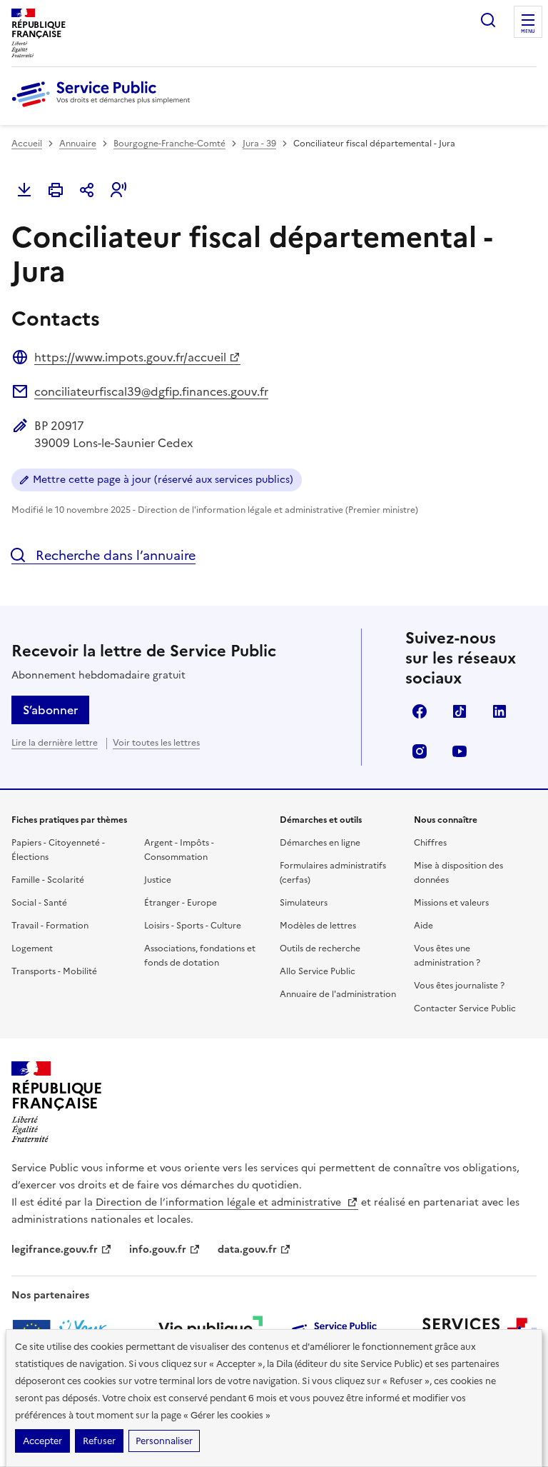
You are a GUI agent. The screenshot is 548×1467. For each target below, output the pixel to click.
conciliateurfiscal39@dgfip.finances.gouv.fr (151, 391)
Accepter (42, 1441)
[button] (118, 190)
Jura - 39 (259, 143)
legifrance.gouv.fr (54, 1249)
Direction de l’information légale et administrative (220, 1202)
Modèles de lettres (318, 925)
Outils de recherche (320, 948)
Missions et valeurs (451, 902)
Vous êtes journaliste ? (459, 985)
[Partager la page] (87, 190)
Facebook (419, 711)
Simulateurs (304, 902)
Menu (528, 31)
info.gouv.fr (157, 1249)
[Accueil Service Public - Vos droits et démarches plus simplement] (104, 107)
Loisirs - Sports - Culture (192, 925)
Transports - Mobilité (54, 971)
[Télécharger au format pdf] (24, 190)
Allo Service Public (317, 971)
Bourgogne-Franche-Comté (169, 143)
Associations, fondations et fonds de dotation (199, 955)
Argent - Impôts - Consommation (179, 849)
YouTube (459, 751)
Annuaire (77, 143)
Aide (423, 925)
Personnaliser (164, 1441)
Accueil (26, 143)
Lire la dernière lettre (54, 742)
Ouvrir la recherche (488, 20)
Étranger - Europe (180, 902)
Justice (157, 879)
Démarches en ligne (320, 842)
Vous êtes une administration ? (447, 955)
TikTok (459, 711)
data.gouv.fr (247, 1249)
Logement (32, 948)
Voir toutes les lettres (156, 742)
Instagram (419, 751)
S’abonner (50, 710)
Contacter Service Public (465, 1008)
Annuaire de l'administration (338, 994)
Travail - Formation (49, 925)
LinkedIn (499, 711)
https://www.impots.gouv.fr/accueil (130, 357)
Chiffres (430, 842)
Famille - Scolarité (47, 879)
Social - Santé (39, 902)
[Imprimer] (55, 190)
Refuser (99, 1441)
